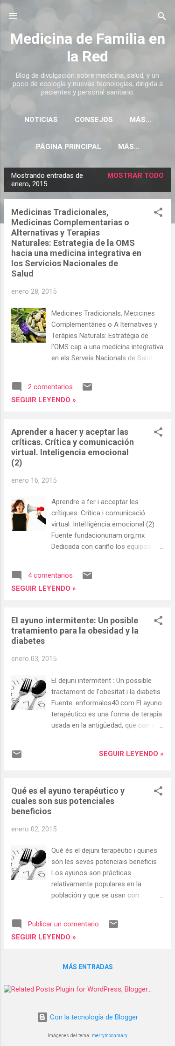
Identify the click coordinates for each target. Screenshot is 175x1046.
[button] (158, 213)
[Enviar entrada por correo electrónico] (87, 390)
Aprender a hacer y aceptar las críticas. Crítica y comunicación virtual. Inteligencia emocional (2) (72, 447)
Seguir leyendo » (43, 400)
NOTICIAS (41, 119)
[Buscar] (162, 17)
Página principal (68, 146)
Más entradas (88, 967)
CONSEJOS (94, 119)
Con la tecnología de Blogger (93, 1017)
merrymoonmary (109, 1036)
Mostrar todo (135, 175)
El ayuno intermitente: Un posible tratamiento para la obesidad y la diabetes (75, 630)
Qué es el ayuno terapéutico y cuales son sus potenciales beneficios (68, 801)
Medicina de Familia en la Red (87, 47)
